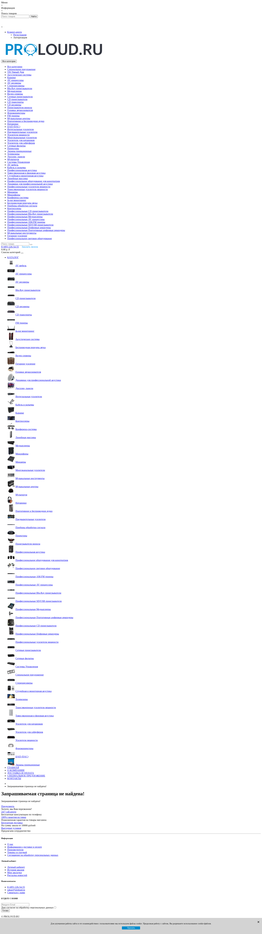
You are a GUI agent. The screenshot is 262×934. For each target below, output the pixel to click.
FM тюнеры (13, 115)
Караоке (11, 77)
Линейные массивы (17, 178)
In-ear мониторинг (16, 200)
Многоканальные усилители (22, 137)
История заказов (15, 870)
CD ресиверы (14, 105)
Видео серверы (15, 94)
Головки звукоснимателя (20, 110)
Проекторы (13, 148)
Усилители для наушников (21, 140)
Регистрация (19, 34)
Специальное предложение (21, 69)
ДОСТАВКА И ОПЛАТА (20, 773)
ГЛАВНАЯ (13, 767)
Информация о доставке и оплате (24, 847)
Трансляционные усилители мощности (27, 189)
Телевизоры (13, 154)
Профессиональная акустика (22, 170)
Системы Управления (18, 162)
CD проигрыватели (17, 99)
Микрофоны (13, 195)
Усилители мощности (18, 135)
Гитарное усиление (17, 235)
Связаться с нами (16, 892)
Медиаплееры (14, 91)
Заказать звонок (30, 247)
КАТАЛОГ (13, 257)
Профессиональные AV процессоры (26, 219)
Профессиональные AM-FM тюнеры (26, 222)
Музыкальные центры (18, 118)
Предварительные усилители (22, 132)
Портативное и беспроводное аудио (25, 121)
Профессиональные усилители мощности (28, 186)
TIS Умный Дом (15, 72)
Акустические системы (19, 75)
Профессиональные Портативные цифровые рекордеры (36, 230)
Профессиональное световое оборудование (29, 238)
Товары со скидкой (17, 852)
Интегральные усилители (20, 129)
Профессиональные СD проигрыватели (27, 211)
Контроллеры (14, 208)
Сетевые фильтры (16, 145)
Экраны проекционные (19, 151)
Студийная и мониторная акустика (25, 175)
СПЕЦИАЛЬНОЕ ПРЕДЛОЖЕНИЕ (26, 775)
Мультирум (13, 159)
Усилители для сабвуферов (21, 143)
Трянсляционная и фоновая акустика (26, 173)
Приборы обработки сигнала (22, 205)
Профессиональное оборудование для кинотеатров (33, 181)
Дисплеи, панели (16, 156)
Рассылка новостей (17, 875)
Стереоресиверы (15, 85)
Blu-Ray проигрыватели (19, 88)
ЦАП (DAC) (13, 126)
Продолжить (7, 806)
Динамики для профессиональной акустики (30, 184)
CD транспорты (15, 102)
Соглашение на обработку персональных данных (32, 855)
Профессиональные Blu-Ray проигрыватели (30, 214)
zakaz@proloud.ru (16, 890)
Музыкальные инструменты (21, 233)
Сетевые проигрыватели (20, 96)
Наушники (12, 124)
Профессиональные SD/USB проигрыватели (30, 225)
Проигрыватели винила (19, 107)
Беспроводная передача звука (22, 203)
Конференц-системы (18, 197)
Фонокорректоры (16, 113)
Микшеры (12, 192)
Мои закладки (14, 872)
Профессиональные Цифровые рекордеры (29, 227)
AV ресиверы (14, 83)
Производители (15, 849)
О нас (10, 844)
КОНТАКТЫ (14, 778)
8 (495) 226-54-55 (16, 887)
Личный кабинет (16, 867)
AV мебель (12, 165)
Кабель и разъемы (16, 167)
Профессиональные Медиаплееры (25, 216)
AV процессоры (15, 80)
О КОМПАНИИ (15, 770)
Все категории (14, 66)
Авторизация (20, 37)
